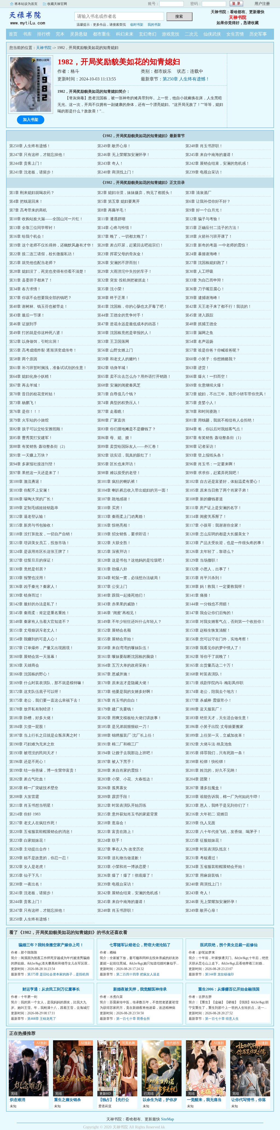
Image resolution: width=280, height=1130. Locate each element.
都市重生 (101, 34)
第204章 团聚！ (198, 779)
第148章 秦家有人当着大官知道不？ (39, 622)
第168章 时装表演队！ (204, 674)
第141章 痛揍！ (198, 595)
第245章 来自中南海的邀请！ (209, 155)
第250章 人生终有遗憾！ (186, 79)
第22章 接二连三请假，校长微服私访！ (42, 254)
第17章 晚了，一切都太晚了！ (122, 236)
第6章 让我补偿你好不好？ (208, 201)
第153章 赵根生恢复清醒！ (208, 630)
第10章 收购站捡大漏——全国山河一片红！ (46, 219)
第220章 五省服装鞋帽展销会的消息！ (41, 832)
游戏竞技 (170, 34)
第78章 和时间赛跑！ (203, 411)
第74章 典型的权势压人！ (119, 403)
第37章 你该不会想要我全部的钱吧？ (40, 298)
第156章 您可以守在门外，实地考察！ (217, 639)
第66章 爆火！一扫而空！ (207, 376)
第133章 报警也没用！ (28, 578)
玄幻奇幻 (147, 34)
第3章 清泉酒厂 (198, 193)
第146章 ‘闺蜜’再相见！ (117, 613)
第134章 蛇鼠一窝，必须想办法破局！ (129, 578)
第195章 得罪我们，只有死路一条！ (215, 753)
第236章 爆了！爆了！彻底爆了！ (125, 875)
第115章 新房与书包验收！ (31, 525)
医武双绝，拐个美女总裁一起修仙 (229, 945)
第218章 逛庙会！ (112, 823)
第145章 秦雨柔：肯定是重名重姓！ (39, 613)
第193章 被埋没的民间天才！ (33, 753)
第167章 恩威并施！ (114, 674)
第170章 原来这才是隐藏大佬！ (123, 683)
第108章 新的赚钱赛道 (204, 499)
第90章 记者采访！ (201, 447)
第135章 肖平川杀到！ (204, 578)
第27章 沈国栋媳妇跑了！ (207, 263)
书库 (27, 34)
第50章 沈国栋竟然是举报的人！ (124, 333)
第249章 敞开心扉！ (114, 146)
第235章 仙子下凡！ (26, 875)
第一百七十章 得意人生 (222, 1019)
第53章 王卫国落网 (113, 341)
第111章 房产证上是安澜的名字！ (213, 508)
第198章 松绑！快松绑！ (206, 762)
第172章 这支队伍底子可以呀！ (35, 692)
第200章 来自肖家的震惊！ (119, 770)
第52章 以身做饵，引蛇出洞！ (34, 341)
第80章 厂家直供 (111, 420)
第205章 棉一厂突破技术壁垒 (33, 788)
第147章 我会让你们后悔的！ (209, 613)
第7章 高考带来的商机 (28, 210)
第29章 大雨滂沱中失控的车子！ (124, 271)
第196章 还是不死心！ (28, 762)
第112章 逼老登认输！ (28, 517)
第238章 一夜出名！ (26, 884)
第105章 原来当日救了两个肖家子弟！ (217, 490)
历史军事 (258, 34)
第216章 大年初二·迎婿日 (206, 814)
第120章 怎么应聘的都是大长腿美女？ (217, 534)
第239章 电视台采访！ (204, 172)
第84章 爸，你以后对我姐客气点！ (214, 429)
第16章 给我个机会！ (27, 236)
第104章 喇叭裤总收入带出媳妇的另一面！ (133, 490)
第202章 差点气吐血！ (28, 779)
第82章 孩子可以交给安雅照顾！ (36, 429)
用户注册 (262, 4)
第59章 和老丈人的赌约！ (119, 359)
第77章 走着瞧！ (111, 411)
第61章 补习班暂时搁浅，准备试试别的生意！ (48, 368)
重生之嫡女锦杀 (67, 1100)
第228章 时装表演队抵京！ (208, 849)
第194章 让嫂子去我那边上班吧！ (125, 753)
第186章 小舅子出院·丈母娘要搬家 (214, 727)
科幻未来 (124, 34)
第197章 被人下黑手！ (116, 762)
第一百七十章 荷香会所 (133, 1019)
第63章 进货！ (197, 368)
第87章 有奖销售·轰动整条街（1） (214, 438)
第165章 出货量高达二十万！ (209, 665)
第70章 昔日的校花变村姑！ (32, 394)
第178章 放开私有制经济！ (31, 709)
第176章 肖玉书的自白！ (118, 700)
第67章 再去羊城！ (25, 385)
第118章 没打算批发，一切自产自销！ (41, 534)
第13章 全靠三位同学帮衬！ (32, 228)
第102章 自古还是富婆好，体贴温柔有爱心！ (223, 482)
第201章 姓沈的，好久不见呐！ (211, 770)
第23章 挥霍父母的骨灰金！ (120, 254)
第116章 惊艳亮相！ (114, 525)
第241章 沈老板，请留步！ (31, 172)
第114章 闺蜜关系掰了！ (206, 517)
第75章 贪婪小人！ (201, 403)
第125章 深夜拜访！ (114, 552)
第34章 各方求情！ (25, 289)
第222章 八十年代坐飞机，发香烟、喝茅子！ (223, 832)
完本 (60, 34)
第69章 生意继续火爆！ (205, 385)
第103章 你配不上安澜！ (30, 490)
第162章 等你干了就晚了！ (208, 657)
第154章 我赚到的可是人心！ (33, 639)
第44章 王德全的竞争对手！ (120, 315)
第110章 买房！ (110, 508)
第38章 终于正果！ (113, 298)
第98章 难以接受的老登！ (119, 473)
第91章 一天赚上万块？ (29, 455)
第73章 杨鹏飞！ (23, 403)
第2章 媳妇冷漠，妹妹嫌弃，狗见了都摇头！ (135, 193)
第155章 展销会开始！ (116, 639)
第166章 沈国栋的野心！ (30, 674)
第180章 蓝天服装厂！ (204, 709)
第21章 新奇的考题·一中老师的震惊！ (217, 245)
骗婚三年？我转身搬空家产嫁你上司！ (51, 945)
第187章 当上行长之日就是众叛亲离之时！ (45, 735)
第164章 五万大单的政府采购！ (123, 665)
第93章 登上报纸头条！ (205, 455)
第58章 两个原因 (23, 359)
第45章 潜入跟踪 (199, 315)
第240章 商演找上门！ (116, 172)
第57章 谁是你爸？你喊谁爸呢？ (212, 350)
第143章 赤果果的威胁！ (118, 604)
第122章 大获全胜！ (114, 543)
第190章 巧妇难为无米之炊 (31, 744)
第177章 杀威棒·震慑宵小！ (208, 700)
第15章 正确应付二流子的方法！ (212, 228)
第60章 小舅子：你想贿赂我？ (210, 359)
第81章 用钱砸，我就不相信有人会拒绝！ (220, 420)
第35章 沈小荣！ (111, 289)
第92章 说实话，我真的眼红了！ (124, 455)
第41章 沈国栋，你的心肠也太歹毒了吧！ (132, 306)
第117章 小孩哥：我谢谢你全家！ (213, 525)
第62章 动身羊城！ (113, 368)
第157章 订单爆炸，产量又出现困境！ (41, 648)
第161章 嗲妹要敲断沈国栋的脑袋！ (127, 657)
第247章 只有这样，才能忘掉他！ (37, 155)
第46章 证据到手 (23, 324)
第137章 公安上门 (112, 587)
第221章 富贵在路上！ (116, 832)
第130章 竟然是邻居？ (28, 569)
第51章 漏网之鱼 (199, 333)
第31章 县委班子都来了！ (30, 280)
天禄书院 (36, 17)
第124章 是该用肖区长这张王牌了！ (39, 552)
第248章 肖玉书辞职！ (204, 146)
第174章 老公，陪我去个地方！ (211, 692)
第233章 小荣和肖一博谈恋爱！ (123, 867)
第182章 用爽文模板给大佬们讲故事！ (129, 718)
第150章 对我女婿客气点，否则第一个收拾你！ (225, 622)
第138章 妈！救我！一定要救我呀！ (215, 587)
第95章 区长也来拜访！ (117, 464)
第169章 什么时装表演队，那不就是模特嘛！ (47, 683)
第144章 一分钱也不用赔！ (208, 604)
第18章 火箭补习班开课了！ (208, 236)
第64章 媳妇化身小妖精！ (30, 376)
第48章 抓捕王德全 (201, 324)
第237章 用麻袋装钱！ (204, 875)
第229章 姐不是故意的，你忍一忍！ (39, 858)
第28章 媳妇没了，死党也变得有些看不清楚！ (48, 271)
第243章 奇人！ (110, 163)
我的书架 (154, 25)
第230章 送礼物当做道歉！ (119, 858)
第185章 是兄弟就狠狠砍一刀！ (123, 727)
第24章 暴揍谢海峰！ (203, 254)
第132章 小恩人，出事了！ (208, 569)
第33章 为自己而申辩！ (205, 280)
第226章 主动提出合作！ (30, 849)
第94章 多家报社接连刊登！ (32, 464)
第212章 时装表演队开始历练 (121, 805)
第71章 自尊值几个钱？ (117, 394)
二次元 (191, 34)
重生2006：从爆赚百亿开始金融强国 (228, 989)
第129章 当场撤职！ (202, 560)
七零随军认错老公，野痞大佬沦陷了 (140, 945)
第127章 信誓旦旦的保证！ (31, 560)
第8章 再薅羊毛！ (112, 210)
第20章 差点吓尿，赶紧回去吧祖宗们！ (130, 245)
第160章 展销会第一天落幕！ (33, 657)
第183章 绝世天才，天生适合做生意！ (217, 718)
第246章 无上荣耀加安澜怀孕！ (123, 155)
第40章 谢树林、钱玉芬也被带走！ (38, 306)
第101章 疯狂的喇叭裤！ (118, 482)
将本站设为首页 (25, 4)
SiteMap (167, 1119)
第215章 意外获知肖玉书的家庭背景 (127, 814)
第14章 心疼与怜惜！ (115, 228)
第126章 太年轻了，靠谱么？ (209, 552)
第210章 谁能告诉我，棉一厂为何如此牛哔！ (223, 797)
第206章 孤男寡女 (112, 788)
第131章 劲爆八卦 (112, 569)
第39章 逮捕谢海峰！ (203, 298)
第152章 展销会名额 (114, 630)
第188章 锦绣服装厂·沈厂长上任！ (126, 735)
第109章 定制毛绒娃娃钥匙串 (33, 508)
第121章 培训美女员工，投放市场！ (39, 543)
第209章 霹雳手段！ (114, 797)
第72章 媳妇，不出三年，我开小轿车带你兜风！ (226, 394)
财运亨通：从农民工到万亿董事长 (51, 989)
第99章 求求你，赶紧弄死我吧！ (212, 473)
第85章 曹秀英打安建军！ (30, 438)
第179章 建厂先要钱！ (116, 709)
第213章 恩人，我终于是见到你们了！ (217, 805)
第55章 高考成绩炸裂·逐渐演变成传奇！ (43, 350)
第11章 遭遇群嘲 (111, 219)
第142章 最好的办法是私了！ (33, 604)
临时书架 (136, 25)
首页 (13, 34)
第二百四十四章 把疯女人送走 (138, 974)
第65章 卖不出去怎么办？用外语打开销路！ (134, 376)
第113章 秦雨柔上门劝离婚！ (121, 517)
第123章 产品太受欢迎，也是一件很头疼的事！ (225, 543)
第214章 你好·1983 (24, 814)
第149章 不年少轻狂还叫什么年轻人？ (129, 622)
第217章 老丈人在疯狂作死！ (33, 823)
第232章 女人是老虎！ (28, 867)
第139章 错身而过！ (26, 595)
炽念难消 (17, 1100)
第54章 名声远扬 (199, 341)
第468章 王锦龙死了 (41, 1019)
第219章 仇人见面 (200, 823)
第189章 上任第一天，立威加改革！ (215, 735)
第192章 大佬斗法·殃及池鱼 (208, 744)
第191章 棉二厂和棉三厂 (118, 744)
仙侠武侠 (212, 34)
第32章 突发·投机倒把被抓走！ (123, 280)
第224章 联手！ (110, 840)
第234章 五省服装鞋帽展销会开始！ (215, 867)
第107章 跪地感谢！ (114, 499)
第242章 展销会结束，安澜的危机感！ (217, 163)
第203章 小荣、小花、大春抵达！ (125, 779)
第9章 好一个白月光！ (204, 210)
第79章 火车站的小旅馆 (29, 420)
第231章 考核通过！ (202, 858)
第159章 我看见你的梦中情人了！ (213, 648)
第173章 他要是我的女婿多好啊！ (125, 692)
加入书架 (30, 120)
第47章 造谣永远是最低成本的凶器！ (128, 324)
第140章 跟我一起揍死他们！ (121, 595)
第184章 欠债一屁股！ (28, 727)
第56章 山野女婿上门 (115, 350)
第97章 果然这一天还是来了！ (34, 473)
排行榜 (43, 34)
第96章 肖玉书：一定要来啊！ (210, 464)
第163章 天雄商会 (24, 665)
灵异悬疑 (79, 34)
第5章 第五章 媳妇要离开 (118, 201)
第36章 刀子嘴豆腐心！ (205, 289)
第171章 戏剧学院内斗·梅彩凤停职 (214, 683)
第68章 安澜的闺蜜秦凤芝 (119, 385)
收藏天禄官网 (57, 4)
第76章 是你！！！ (25, 411)
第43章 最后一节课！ (27, 315)
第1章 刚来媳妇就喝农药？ (31, 193)
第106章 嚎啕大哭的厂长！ (31, 499)
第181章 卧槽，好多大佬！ (31, 718)
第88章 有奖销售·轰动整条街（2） (38, 447)
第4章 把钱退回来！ (26, 201)
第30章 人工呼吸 (199, 271)
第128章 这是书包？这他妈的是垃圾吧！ (131, 560)
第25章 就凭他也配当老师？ (32, 263)
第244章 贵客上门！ (26, 163)
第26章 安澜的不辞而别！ (119, 263)
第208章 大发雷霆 (24, 797)
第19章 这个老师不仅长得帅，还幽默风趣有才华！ (52, 245)
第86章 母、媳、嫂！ (115, 438)
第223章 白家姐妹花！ (28, 840)
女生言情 (235, 34)
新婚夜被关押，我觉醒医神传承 (140, 989)
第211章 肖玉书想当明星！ (31, 805)
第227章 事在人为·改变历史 (120, 849)
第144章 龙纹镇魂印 (219, 974)
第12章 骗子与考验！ (203, 219)
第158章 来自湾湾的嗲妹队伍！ (123, 648)
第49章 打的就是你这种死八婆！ (36, 333)
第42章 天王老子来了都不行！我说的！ (218, 306)
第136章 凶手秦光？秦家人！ (33, 587)
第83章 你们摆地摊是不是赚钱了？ (126, 429)
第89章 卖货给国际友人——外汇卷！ (128, 447)
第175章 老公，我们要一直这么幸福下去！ (45, 700)
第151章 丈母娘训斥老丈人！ (33, 630)
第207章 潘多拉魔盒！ (204, 788)
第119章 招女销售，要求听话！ (123, 534)
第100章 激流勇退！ (26, 482)
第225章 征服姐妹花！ (204, 840)
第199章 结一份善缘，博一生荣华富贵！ (43, 770)
